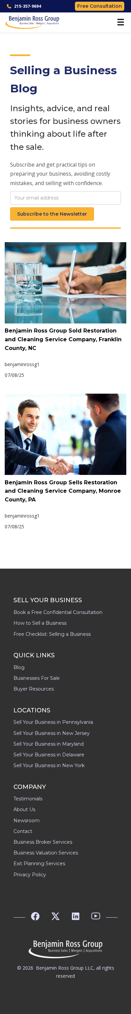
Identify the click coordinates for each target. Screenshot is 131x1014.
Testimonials (27, 799)
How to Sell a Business (40, 623)
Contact (22, 831)
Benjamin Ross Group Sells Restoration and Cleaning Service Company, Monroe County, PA (63, 491)
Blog (19, 667)
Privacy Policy (29, 875)
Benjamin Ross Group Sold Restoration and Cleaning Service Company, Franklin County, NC (63, 339)
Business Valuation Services (45, 853)
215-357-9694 (27, 6)
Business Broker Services (42, 842)
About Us (24, 809)
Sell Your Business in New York (49, 765)
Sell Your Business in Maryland (48, 744)
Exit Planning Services (39, 864)
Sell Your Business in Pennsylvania (53, 722)
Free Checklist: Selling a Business (52, 634)
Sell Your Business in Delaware (48, 755)
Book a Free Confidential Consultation (57, 612)
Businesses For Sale (36, 678)
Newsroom (26, 821)
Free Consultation (99, 6)
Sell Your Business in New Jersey (51, 733)
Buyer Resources (33, 689)
